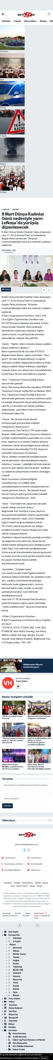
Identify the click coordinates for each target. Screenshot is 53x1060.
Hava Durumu (10, 858)
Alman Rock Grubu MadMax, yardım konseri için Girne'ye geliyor (12, 767)
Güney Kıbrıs (30, 21)
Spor (13, 886)
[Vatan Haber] (8, 683)
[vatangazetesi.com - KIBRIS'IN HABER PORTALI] (25, 14)
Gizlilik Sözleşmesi (10, 916)
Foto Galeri (14, 999)
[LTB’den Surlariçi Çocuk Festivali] (14, 708)
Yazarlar (12, 1005)
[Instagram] (29, 850)
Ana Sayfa (6, 913)
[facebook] (20, 926)
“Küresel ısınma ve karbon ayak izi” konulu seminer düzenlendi (13, 740)
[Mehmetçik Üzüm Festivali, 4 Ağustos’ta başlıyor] (39, 708)
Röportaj (17, 979)
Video (11, 1002)
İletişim (18, 913)
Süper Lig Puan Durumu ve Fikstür (29, 1040)
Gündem (6, 21)
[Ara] (49, 14)
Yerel (15, 983)
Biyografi (13, 1018)
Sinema (16, 976)
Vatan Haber (22, 681)
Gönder (7, 806)
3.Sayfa (17, 21)
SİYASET (17, 973)
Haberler (5, 209)
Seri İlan (12, 1011)
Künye (39, 886)
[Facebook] (24, 850)
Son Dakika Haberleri (12, 870)
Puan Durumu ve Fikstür (13, 864)
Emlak (16, 986)
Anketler (13, 1021)
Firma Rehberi (15, 1008)
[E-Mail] (18, 687)
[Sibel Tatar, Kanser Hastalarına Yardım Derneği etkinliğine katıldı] (39, 756)
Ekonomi (17, 948)
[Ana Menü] (3, 14)
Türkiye (43, 21)
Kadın (16, 964)
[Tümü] (50, 820)
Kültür (16, 989)
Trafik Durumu (35, 858)
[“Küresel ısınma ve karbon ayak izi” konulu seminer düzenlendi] (14, 730)
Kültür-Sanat (22, 886)
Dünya (45, 883)
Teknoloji (17, 967)
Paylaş (7, 289)
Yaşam (15, 209)
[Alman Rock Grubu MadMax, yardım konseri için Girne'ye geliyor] (14, 756)
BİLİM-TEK (18, 970)
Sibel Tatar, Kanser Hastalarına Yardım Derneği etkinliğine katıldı (39, 767)
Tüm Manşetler (36, 864)
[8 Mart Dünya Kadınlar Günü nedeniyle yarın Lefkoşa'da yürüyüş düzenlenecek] (26, 271)
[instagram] (37, 926)
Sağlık (16, 960)
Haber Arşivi (35, 870)
